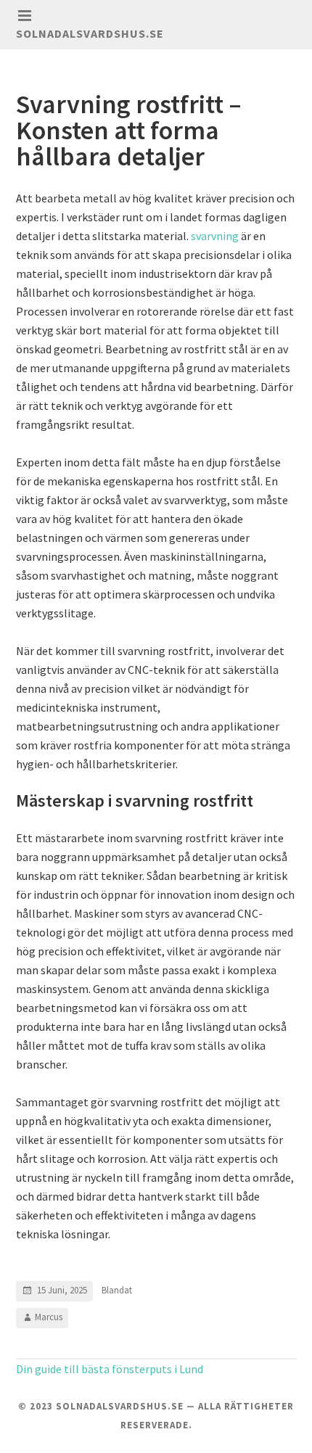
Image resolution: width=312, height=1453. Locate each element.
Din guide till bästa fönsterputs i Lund (109, 1369)
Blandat (117, 1290)
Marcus (48, 1317)
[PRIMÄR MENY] (24, 16)
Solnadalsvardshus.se (90, 33)
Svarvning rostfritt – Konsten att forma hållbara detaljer (129, 130)
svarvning (215, 236)
